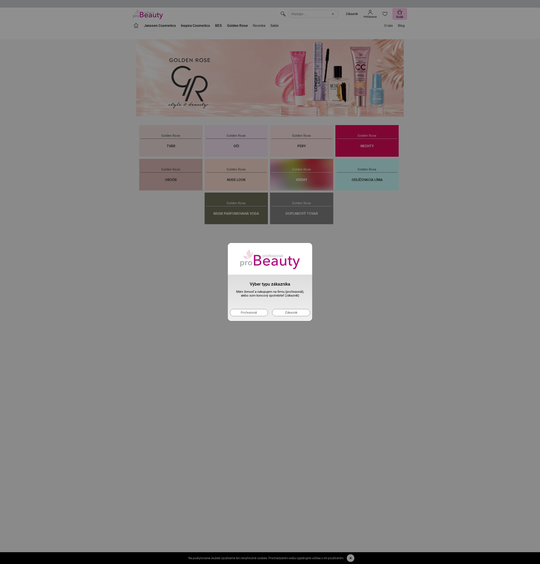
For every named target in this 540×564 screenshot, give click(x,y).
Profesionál (249, 312)
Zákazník (291, 312)
